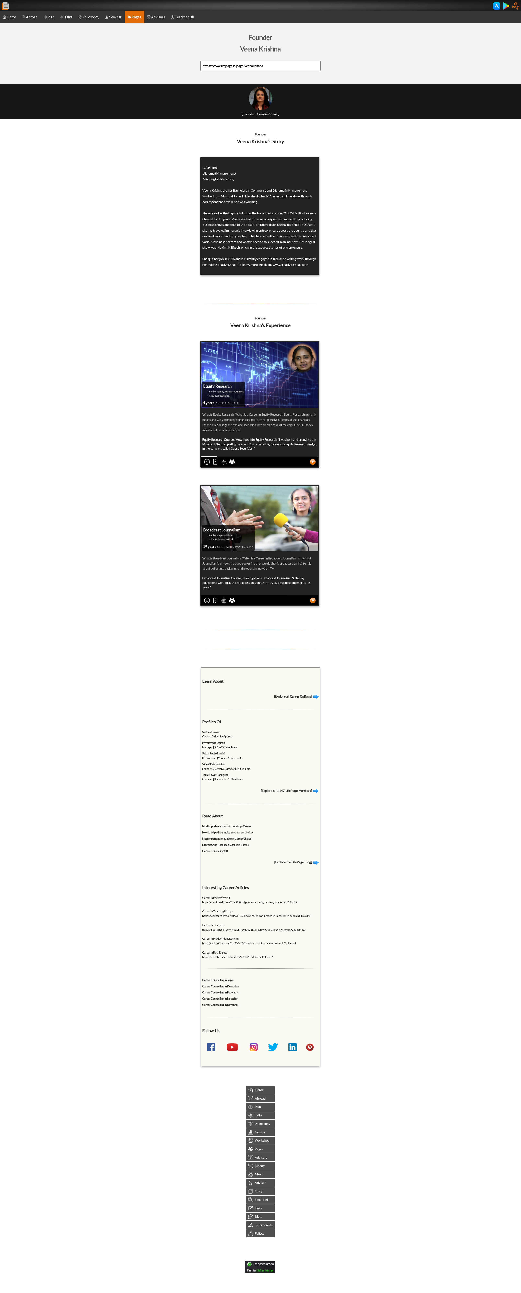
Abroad (32, 17)
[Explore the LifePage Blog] (293, 862)
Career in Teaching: (213, 925)
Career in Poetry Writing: (216, 897)
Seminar (115, 17)
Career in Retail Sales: (214, 952)
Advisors (158, 17)
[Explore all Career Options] (293, 696)
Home (11, 17)
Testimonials (185, 17)
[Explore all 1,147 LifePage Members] (287, 790)
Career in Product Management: (220, 938)
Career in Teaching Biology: (217, 911)
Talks (68, 17)
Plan (51, 17)
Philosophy (90, 17)
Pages (136, 17)
